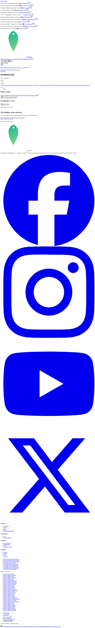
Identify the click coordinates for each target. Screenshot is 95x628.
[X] (48, 520)
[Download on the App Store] (7, 117)
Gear (7, 59)
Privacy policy (6, 617)
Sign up (6, 62)
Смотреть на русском (29, 26)
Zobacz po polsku (22, 21)
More (30, 59)
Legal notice (6, 615)
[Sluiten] (36, 19)
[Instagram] (48, 337)
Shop (27, 59)
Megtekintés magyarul (20, 10)
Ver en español (25, 8)
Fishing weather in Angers (9, 595)
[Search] (2, 61)
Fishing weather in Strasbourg (9, 582)
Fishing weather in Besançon (9, 610)
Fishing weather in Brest (8, 602)
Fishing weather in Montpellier (10, 581)
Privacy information (7, 618)
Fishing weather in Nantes (9, 580)
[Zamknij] (28, 21)
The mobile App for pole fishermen (11, 561)
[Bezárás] (27, 10)
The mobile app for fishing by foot (10, 566)
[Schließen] (31, 5)
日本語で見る (27, 14)
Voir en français (23, 3)
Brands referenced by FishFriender (8, 67)
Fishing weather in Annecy (9, 607)
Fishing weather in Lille (8, 585)
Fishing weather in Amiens (9, 605)
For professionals (7, 543)
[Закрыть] (36, 26)
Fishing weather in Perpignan (9, 609)
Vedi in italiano (24, 12)
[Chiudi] (29, 12)
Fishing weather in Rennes (9, 586)
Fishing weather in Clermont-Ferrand (11, 599)
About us (5, 552)
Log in (2, 62)
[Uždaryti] (31, 17)
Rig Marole (19, 67)
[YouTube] (48, 429)
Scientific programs (20, 59)
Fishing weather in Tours (8, 604)
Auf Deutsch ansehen (24, 5)
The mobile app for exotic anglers (10, 564)
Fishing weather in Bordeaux (9, 584)
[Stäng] (26, 28)
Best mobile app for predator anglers (11, 559)
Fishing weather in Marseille (9, 575)
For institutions (6, 544)
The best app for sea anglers (9, 563)
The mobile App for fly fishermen (10, 565)
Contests (14, 59)
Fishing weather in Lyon (8, 576)
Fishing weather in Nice (8, 579)
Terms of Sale (6, 614)
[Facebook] (48, 245)
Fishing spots (3, 59)
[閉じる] (32, 14)
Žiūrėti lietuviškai (25, 17)
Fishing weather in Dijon (8, 594)
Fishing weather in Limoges (9, 606)
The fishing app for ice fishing (10, 569)
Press (4, 554)
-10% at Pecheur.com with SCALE (10, 97)
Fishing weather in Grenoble (9, 592)
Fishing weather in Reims (9, 587)
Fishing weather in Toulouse (9, 577)
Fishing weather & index (8, 531)
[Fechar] (33, 24)
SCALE (5, 545)
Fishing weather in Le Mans (9, 600)
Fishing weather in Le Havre (9, 589)
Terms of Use (6, 612)
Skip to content (4, 1)
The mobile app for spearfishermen (11, 568)
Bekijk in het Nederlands (29, 19)
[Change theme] (5, 61)
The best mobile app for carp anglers (11, 560)
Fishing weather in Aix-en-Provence (11, 601)
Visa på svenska (21, 28)
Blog (25, 59)
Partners (5, 553)
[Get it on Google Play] (19, 117)
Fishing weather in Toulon (9, 591)
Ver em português (27, 24)
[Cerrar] (30, 7)
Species (10, 59)
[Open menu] (2, 65)
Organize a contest (7, 547)
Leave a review (6, 104)
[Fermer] (28, 3)
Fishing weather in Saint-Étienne (10, 590)
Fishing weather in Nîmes (9, 596)
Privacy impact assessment (9, 619)
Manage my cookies (8, 621)
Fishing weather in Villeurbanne (10, 597)
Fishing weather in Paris (8, 574)
